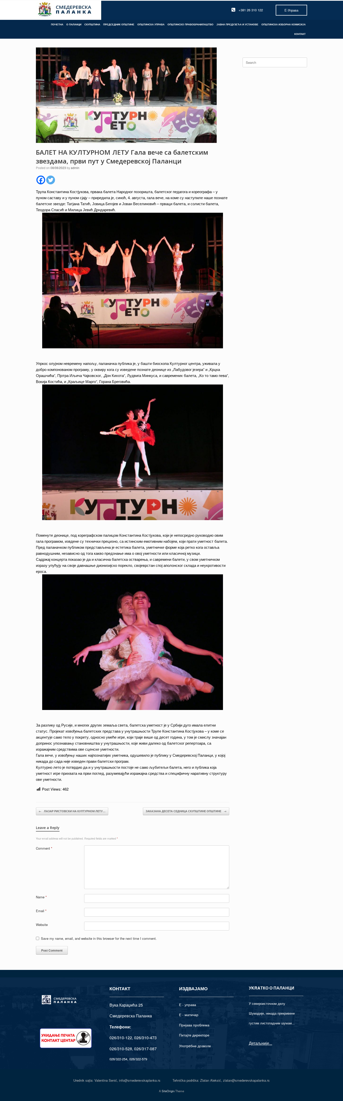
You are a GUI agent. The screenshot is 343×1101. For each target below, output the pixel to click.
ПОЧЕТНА (57, 24)
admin (75, 168)
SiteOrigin (168, 1091)
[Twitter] (50, 180)
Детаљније (259, 1043)
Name (41, 897)
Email (41, 910)
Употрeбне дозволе (195, 1045)
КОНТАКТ (300, 34)
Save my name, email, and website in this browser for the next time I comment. (99, 938)
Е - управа (187, 1004)
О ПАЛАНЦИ (73, 24)
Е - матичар (188, 1014)
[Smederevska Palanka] (65, 10)
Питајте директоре (194, 1034)
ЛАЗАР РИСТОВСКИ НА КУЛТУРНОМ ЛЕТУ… (72, 811)
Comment (44, 848)
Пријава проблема (194, 1024)
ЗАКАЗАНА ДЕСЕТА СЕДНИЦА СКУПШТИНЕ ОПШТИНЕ (186, 811)
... (270, 1043)
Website (42, 924)
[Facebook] (40, 180)
